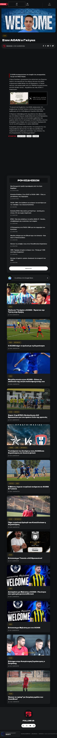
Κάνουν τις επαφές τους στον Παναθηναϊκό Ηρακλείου (28, 244)
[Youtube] (30, 725)
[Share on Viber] (50, 46)
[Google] (34, 725)
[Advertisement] (28, 61)
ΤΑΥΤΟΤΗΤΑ (41, 733)
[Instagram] (26, 725)
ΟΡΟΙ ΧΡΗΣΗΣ (34, 733)
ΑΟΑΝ (4, 35)
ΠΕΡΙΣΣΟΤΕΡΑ (28, 268)
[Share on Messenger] (48, 46)
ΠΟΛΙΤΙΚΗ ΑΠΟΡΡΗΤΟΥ (25, 733)
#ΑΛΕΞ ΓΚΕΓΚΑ (21, 136)
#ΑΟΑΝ (29, 136)
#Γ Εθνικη (35, 136)
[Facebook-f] (23, 725)
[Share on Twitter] (45, 46)
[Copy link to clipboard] (52, 46)
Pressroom (9, 46)
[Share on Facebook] (43, 46)
